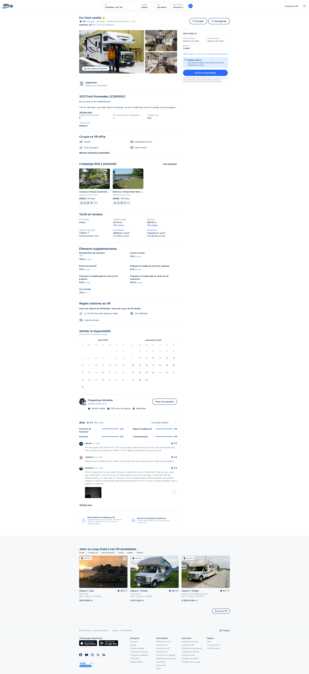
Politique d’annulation (190, 658)
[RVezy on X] (98, 654)
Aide (209, 642)
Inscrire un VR (161, 645)
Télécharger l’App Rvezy (166, 658)
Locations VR (93, 553)
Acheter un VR (162, 652)
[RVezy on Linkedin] (103, 654)
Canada (121, 553)
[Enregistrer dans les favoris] (124, 558)
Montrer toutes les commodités (94, 152)
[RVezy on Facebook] (80, 654)
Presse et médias (137, 648)
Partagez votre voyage (191, 662)
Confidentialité (126, 630)
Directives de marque (139, 652)
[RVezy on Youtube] (86, 654)
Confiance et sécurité (190, 652)
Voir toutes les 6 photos (97, 69)
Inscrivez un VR (291, 6)
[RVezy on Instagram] (92, 654)
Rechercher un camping (165, 655)
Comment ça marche (190, 642)
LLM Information (213, 648)
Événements (161, 665)
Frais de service (188, 655)
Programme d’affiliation (139, 655)
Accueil (81, 553)
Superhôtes (160, 662)
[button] (121, 6)
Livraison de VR (188, 645)
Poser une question (164, 401)
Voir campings (170, 164)
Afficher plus (85, 112)
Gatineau (140, 553)
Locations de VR (162, 648)
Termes (115, 630)
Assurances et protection (192, 648)
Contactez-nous (213, 645)
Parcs (158, 669)
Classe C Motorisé (107, 553)
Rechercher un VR (163, 642)
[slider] (82, 21)
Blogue (133, 645)
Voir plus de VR (221, 611)
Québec (130, 553)
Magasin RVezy (136, 662)
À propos (134, 642)
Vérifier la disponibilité (205, 73)
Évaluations (135, 658)
